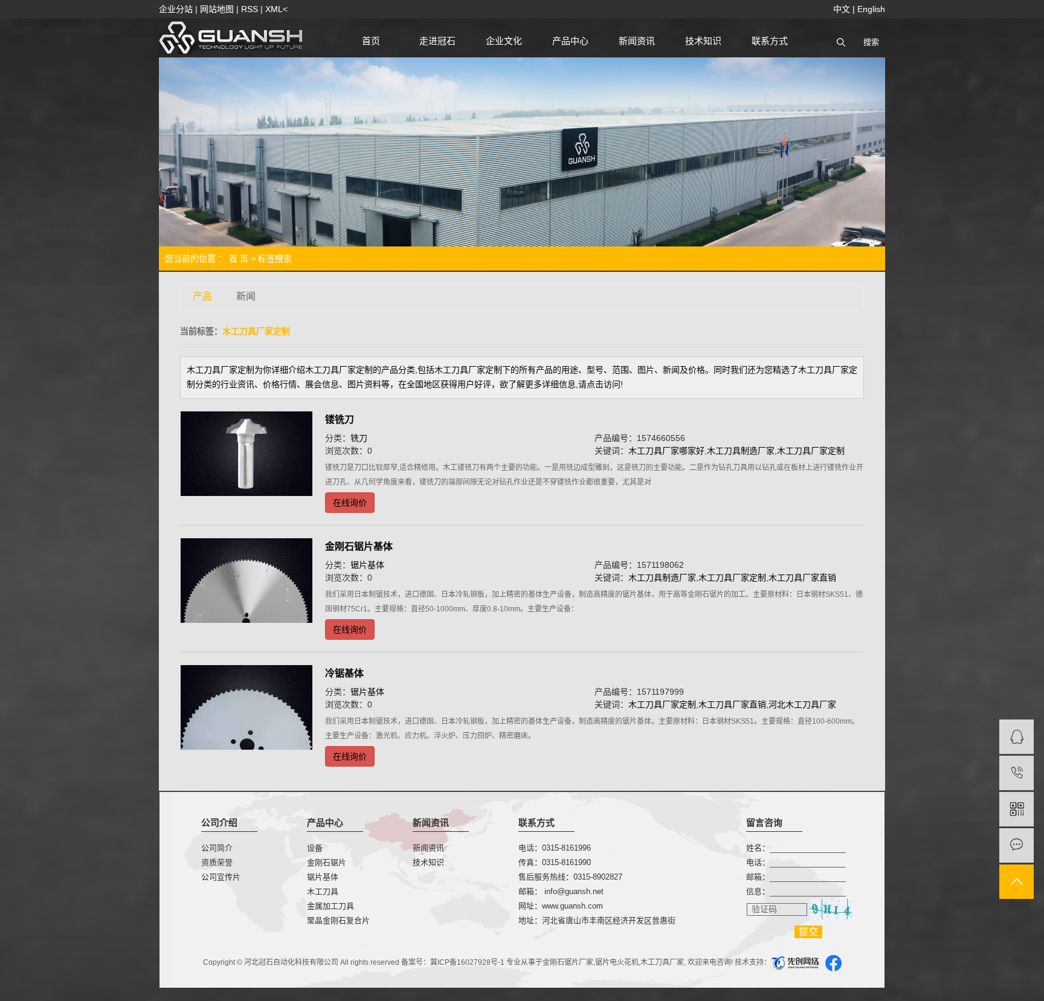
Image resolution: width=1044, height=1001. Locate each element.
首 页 (238, 258)
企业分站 (176, 9)
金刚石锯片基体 (359, 546)
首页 (371, 41)
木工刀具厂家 (662, 962)
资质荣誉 (217, 862)
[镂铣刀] (246, 454)
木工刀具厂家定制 (811, 450)
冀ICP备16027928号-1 (467, 962)
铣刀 (358, 438)
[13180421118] (1016, 773)
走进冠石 (437, 41)
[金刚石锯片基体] (246, 581)
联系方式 (770, 41)
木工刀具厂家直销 (802, 577)
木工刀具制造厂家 (741, 450)
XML (274, 9)
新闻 (246, 296)
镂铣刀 (339, 419)
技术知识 (703, 41)
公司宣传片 (220, 876)
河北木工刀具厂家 (802, 704)
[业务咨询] (1016, 736)
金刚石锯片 (326, 862)
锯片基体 (367, 565)
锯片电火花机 (617, 962)
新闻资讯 (637, 41)
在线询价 (350, 502)
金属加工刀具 (330, 905)
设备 (315, 847)
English (871, 9)
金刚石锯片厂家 (568, 962)
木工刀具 (322, 891)
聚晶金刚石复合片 (338, 920)
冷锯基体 (344, 673)
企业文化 (504, 41)
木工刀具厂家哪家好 (666, 450)
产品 (202, 296)
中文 (841, 9)
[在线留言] (1016, 845)
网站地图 (217, 9)
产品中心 (570, 41)
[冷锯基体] (246, 708)
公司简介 (217, 847)
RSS (249, 9)
